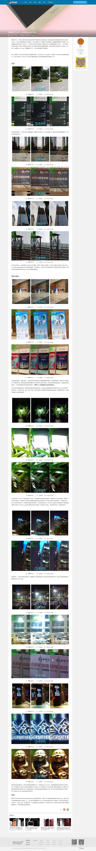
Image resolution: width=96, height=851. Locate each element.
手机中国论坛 (41, 844)
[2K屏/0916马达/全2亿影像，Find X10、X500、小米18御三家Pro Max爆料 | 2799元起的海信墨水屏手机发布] (17, 822)
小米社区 (54, 842)
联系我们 (28, 840)
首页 (26, 2)
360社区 (54, 840)
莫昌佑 (80, 46)
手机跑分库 (50, 2)
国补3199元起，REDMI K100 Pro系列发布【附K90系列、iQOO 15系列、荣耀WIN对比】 (48, 829)
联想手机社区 (41, 842)
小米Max (33, 35)
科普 (44, 2)
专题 (35, 2)
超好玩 (48, 840)
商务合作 (28, 844)
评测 (30, 2)
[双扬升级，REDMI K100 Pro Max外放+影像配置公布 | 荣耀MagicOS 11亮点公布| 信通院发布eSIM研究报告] (64, 822)
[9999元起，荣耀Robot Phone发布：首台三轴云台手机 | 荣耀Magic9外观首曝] (32, 822)
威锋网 (54, 844)
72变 (60, 840)
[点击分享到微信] (68, 809)
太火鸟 (48, 842)
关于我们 (28, 842)
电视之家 (47, 844)
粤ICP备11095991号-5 (42, 848)
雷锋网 (41, 840)
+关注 (80, 53)
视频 (40, 2)
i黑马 (60, 842)
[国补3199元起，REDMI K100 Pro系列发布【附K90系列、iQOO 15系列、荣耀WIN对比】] (48, 822)
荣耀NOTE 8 (27, 35)
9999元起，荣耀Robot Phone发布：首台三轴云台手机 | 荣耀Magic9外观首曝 (31, 829)
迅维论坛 (60, 844)
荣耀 (23, 35)
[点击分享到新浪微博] (64, 809)
